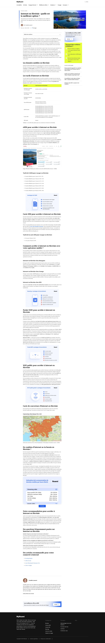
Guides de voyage (49, 633)
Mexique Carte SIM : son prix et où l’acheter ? (72, 83)
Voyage (59, 5)
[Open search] (85, 1)
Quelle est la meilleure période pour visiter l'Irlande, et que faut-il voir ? (72, 74)
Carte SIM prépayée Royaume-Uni (32, 563)
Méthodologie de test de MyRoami (66, 624)
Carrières (63, 628)
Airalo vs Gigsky (28, 565)
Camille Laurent (29, 25)
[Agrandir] (60, 146)
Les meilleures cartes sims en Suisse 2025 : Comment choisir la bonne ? (72, 79)
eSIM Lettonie (28, 560)
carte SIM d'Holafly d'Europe (36, 226)
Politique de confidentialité (46, 638)
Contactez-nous (64, 630)
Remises (47, 623)
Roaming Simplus (28, 558)
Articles (25, 5)
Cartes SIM (47, 627)
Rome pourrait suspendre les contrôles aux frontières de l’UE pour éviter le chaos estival (73, 69)
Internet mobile (48, 631)
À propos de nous (64, 626)
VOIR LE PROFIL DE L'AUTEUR (28, 593)
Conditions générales (34, 638)
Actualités (19, 5)
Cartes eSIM (48, 625)
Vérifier (56, 604)
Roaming (47, 629)
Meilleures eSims (43, 5)
